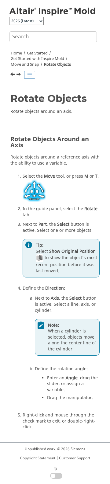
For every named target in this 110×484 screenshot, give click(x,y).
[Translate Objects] (13, 75)
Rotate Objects (57, 64)
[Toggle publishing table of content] (29, 75)
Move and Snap (25, 64)
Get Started (37, 53)
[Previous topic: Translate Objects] (13, 75)
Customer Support (74, 458)
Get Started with (37, 58)
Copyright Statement (37, 458)
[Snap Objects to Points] (19, 75)
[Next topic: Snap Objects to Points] (19, 75)
